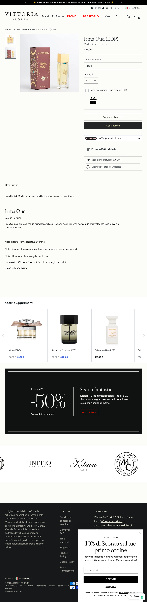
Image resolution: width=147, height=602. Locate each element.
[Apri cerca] (128, 16)
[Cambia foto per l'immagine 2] (10, 53)
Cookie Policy (67, 561)
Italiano (118, 8)
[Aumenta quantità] (95, 80)
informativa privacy (127, 592)
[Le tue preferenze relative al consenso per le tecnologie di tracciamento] (142, 597)
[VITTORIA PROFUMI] (21, 16)
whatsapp (117, 167)
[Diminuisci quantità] (86, 80)
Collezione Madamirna (25, 29)
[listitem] (27, 335)
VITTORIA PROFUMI (20, 583)
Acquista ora (113, 125)
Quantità (88, 74)
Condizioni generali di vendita (65, 521)
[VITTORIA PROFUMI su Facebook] (92, 8)
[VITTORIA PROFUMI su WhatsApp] (110, 8)
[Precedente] (26, 2)
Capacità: (92, 59)
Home (8, 29)
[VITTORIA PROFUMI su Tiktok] (103, 8)
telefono (105, 167)
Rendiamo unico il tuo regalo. (108, 90)
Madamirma (90, 44)
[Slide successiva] (139, 287)
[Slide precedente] (133, 287)
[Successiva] (121, 2)
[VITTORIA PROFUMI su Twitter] (107, 8)
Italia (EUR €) (134, 8)
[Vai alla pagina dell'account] (134, 16)
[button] (3, 336)
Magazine (65, 547)
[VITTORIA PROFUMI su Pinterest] (99, 8)
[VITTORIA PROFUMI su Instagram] (95, 8)
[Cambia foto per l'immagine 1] (10, 39)
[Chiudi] (139, 533)
